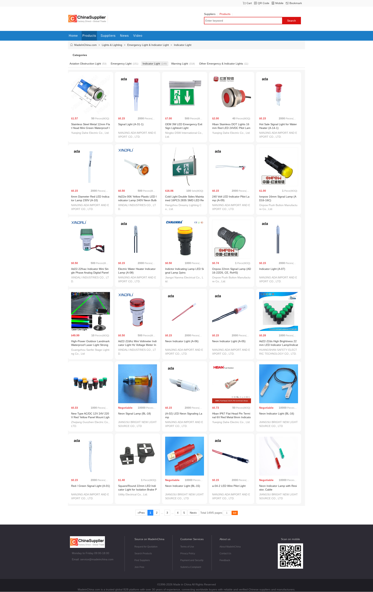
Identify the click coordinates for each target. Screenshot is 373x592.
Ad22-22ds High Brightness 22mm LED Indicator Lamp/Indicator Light (278, 345)
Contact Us (225, 553)
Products (225, 14)
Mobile (279, 3)
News (124, 35)
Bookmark (295, 3)
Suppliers (209, 14)
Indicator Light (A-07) (272, 268)
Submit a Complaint (190, 567)
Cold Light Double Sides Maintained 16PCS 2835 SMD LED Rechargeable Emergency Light (184, 200)
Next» (193, 512)
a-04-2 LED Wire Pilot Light (229, 485)
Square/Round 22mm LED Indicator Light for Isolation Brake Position (137, 489)
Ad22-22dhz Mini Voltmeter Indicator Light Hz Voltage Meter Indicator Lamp (137, 345)
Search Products (143, 553)
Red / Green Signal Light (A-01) (90, 485)
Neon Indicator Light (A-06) (182, 341)
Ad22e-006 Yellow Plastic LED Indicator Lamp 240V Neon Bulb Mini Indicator (137, 200)
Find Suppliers (142, 560)
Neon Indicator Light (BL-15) (182, 485)
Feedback (225, 560)
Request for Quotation (146, 546)
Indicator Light (182, 44)
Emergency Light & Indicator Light (148, 44)
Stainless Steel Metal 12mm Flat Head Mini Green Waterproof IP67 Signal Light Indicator (90, 128)
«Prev (141, 512)
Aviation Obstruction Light (85, 63)
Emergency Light (121, 63)
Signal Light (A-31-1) (131, 124)
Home (73, 35)
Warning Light (179, 63)
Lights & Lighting (112, 44)
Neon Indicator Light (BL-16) (276, 413)
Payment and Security (191, 560)
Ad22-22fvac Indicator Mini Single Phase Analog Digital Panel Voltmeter (90, 272)
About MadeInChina (230, 546)
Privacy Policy (187, 553)
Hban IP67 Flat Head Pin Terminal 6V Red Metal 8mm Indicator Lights (231, 417)
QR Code (263, 3)
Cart (249, 3)
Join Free (139, 567)
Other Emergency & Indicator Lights (221, 63)
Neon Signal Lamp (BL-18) (134, 413)
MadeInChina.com (85, 44)
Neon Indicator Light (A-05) (229, 341)
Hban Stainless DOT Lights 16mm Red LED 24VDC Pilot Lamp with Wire (231, 128)
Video (137, 35)
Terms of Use (187, 546)
